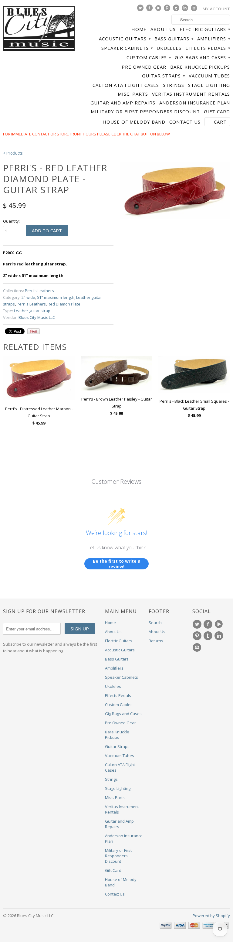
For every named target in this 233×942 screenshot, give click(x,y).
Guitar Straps (163, 76)
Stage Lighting (209, 85)
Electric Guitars (205, 29)
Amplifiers (213, 39)
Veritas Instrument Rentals (191, 94)
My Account (216, 9)
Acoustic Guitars (124, 39)
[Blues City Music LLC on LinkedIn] (186, 9)
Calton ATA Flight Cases (126, 85)
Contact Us (185, 122)
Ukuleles (169, 48)
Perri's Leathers (39, 290)
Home (139, 29)
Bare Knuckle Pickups (200, 67)
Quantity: (11, 221)
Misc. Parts (133, 94)
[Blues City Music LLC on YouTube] (159, 9)
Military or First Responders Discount (145, 111)
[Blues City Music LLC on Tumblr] (177, 9)
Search (155, 622)
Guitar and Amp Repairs (122, 103)
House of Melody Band (134, 122)
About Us (163, 29)
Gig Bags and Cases (202, 57)
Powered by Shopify (211, 915)
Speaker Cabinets (127, 48)
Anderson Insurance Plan (194, 103)
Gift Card (217, 111)
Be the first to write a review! (116, 563)
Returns (156, 640)
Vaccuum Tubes (209, 76)
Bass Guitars (173, 39)
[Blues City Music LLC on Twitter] (141, 9)
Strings (173, 85)
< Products (13, 153)
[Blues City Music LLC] (39, 29)
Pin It (33, 331)
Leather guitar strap (32, 310)
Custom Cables (149, 57)
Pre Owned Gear (144, 67)
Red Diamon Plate (64, 304)
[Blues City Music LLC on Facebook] (150, 9)
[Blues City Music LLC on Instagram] (195, 9)
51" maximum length (55, 297)
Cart (220, 122)
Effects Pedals (207, 48)
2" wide (28, 297)
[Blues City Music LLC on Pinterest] (168, 9)
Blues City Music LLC (37, 317)
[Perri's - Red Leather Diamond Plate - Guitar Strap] (175, 190)
